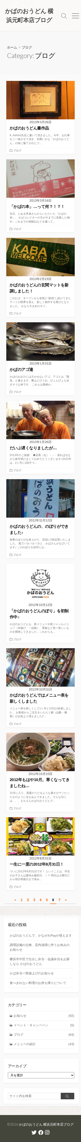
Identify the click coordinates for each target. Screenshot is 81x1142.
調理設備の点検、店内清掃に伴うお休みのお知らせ (40, 947)
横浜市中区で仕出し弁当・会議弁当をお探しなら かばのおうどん (40, 961)
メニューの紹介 (44, 1044)
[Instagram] (47, 1133)
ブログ (17, 150)
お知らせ (44, 1015)
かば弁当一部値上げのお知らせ (32, 973)
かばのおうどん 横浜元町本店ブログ (46, 1124)
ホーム (12, 47)
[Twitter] (34, 1133)
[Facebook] (40, 1133)
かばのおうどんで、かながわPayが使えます (41, 935)
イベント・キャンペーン (44, 1025)
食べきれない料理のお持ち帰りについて (38, 983)
